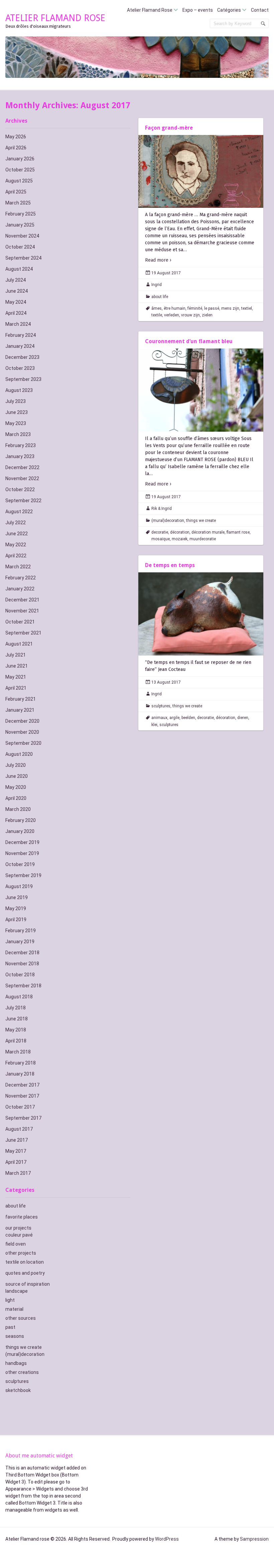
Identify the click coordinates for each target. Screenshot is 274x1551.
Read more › (158, 260)
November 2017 (22, 1096)
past (10, 1327)
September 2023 (23, 379)
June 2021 (16, 666)
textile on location (24, 1262)
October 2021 (20, 621)
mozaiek (179, 539)
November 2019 (22, 853)
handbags (16, 1363)
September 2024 (23, 258)
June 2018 (16, 1018)
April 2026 (15, 147)
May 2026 (15, 136)
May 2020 (15, 787)
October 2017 (20, 1107)
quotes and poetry (25, 1273)
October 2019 (20, 864)
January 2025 (19, 225)
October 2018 (20, 974)
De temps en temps (170, 565)
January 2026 (19, 158)
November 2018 (22, 963)
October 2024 (20, 247)
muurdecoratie (202, 539)
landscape (16, 1291)
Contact (260, 10)
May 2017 (15, 1151)
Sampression (254, 1539)
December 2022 (22, 467)
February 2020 (20, 820)
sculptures (17, 1381)
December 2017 (22, 1085)
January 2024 (19, 346)
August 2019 (19, 886)
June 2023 (16, 412)
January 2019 (19, 941)
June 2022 (16, 533)
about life (15, 1206)
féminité (194, 308)
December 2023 (22, 357)
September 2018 (23, 985)
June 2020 (16, 776)
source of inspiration (27, 1284)
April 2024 (15, 313)
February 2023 (20, 445)
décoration (179, 532)
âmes (156, 308)
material (14, 1309)
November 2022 (22, 478)
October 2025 (20, 169)
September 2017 (23, 1118)
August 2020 (19, 754)
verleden (171, 315)
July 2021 (15, 655)
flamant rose (238, 532)
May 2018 (15, 1029)
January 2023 (19, 456)
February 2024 (20, 335)
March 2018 (18, 1051)
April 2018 (15, 1040)
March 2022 (18, 566)
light (10, 1300)
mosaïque (160, 539)
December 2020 (22, 721)
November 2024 (22, 236)
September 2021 (23, 633)
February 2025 (20, 214)
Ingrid (156, 284)
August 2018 (19, 996)
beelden (188, 717)
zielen (207, 315)
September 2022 (23, 500)
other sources (20, 1318)
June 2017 (16, 1140)
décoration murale (208, 532)
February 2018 (20, 1063)
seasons (14, 1336)
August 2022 (19, 511)
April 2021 (15, 688)
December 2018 (22, 952)
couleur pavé (19, 1235)
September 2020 (23, 743)
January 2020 (19, 831)
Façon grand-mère (169, 128)
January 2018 (19, 1074)
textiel (246, 308)
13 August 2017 (166, 682)
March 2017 (18, 1173)
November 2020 (22, 732)
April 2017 (15, 1162)
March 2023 (18, 434)
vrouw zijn (190, 315)
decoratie (159, 532)
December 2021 (22, 599)
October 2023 (20, 368)
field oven (15, 1244)
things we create (23, 1347)
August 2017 (19, 1129)
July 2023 (15, 401)
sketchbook (18, 1390)
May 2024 (15, 302)
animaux (159, 717)
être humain (174, 308)
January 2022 (19, 588)
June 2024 (16, 291)
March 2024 (18, 324)
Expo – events (197, 10)
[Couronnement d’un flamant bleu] (200, 390)
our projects (18, 1228)
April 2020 (15, 798)
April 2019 (15, 919)
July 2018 (15, 1007)
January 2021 (19, 710)
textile (156, 315)
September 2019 (23, 875)
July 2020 (15, 765)
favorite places (21, 1217)
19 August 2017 (166, 273)
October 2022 (20, 489)
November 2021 (22, 610)
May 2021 (15, 677)
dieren (242, 717)
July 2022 (15, 522)
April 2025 (15, 191)
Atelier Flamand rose (55, 18)
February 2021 (20, 699)
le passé (211, 308)
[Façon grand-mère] (200, 171)
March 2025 (18, 202)
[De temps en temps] (200, 614)
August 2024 (19, 269)
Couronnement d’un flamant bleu (189, 341)
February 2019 (20, 930)
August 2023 (19, 390)
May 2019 (15, 908)
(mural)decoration (24, 1354)
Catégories (229, 10)
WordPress (167, 1539)
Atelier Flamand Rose (149, 10)
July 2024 (15, 280)
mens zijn (230, 308)
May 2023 (15, 423)
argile (174, 717)
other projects (20, 1253)
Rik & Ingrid (161, 508)
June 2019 (16, 897)
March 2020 (18, 809)
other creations (22, 1372)
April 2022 (15, 555)
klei (154, 724)
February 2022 (20, 577)
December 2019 (22, 842)
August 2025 (19, 180)
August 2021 (19, 644)
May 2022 (15, 544)
